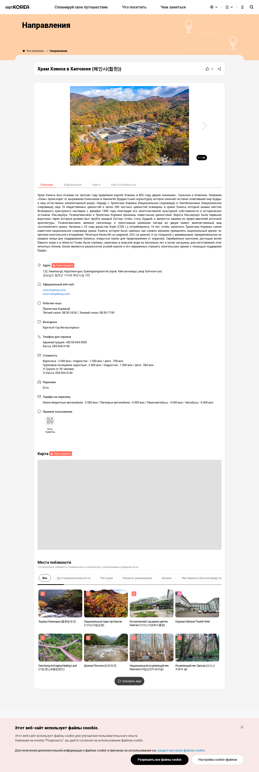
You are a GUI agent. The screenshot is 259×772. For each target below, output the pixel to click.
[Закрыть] (242, 727)
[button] (204, 125)
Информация (72, 184)
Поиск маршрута (64, 265)
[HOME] (24, 51)
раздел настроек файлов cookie (181, 750)
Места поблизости (123, 184)
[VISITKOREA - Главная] (17, 7)
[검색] (251, 7)
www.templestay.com (56, 294)
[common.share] (219, 69)
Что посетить (35, 51)
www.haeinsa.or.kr (54, 290)
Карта (96, 184)
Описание (46, 184)
